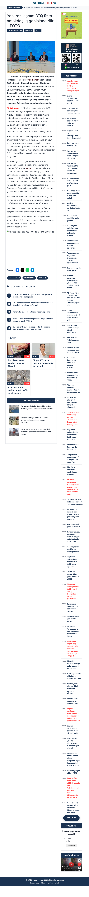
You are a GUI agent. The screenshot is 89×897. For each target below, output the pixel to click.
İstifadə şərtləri (53, 883)
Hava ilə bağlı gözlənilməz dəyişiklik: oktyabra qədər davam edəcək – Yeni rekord (36, 431)
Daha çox (71, 818)
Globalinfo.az (13, 108)
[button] (31, 246)
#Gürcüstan (29, 278)
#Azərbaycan (14, 278)
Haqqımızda (34, 883)
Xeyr (69, 841)
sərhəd (29, 168)
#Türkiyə (42, 278)
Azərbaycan (33, 80)
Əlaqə (43, 883)
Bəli (69, 838)
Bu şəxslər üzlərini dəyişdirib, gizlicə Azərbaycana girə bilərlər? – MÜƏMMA (37, 407)
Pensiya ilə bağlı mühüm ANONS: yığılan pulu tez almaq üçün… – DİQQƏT (34, 420)
